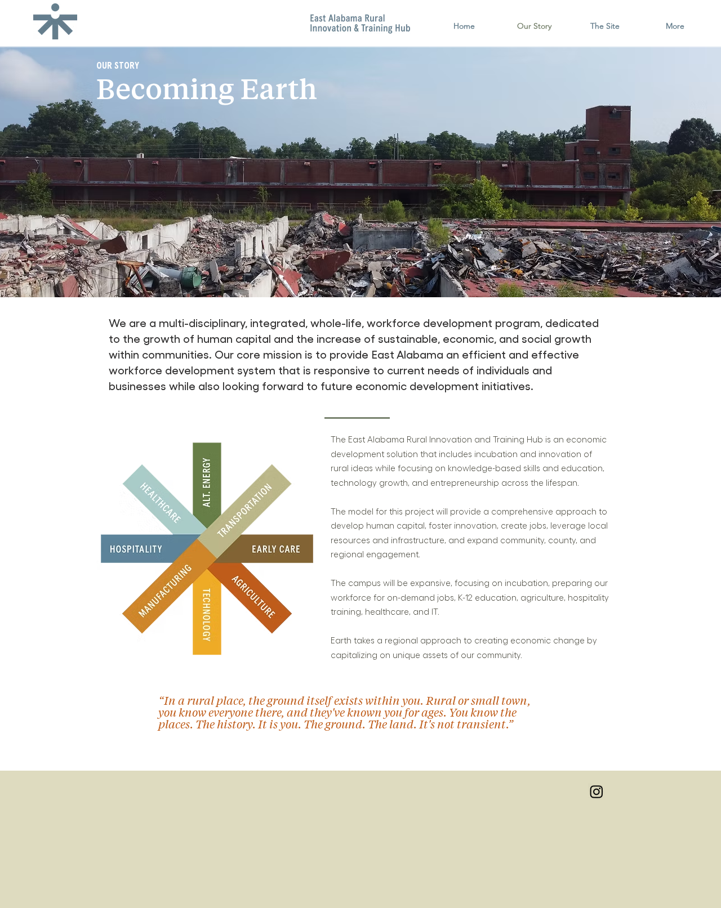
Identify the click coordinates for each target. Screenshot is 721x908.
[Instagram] (596, 791)
